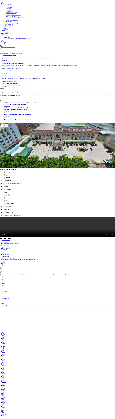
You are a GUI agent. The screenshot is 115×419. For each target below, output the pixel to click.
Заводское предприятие (7, 36)
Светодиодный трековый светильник (9, 14)
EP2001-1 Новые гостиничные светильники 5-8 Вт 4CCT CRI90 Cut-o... (15, 109)
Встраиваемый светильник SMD (11, 13)
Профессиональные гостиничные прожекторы (11, 20)
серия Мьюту (6, 29)
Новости (3, 30)
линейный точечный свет (10, 18)
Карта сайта (19, 273)
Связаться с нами (4, 40)
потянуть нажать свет (7, 26)
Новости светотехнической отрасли (9, 31)
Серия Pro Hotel (8, 10)
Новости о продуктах (7, 32)
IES (4, 43)
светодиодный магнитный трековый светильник (65, 274)
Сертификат (4, 253)
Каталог (5, 42)
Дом (2, 2)
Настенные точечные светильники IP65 (12, 23)
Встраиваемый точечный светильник (11, 12)
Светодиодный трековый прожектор (11, 16)
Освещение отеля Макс (7, 4)
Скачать (3, 41)
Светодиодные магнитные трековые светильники (13, 15)
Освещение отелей (9, 8)
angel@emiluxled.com (5, 298)
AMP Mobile (23, 273)
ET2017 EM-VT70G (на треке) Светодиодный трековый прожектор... (15, 104)
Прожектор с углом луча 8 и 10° (9, 24)
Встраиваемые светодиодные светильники (10, 5)
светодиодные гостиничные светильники (38, 274)
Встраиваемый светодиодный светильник (24, 274)
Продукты (3, 3)
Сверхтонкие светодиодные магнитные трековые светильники (15, 17)
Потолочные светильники (6, 240)
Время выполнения (7, 37)
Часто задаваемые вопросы (6, 33)
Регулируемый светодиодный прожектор (51, 274)
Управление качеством (7, 35)
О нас (3, 34)
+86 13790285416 (4, 291)
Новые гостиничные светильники (9, 25)
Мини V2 (5, 28)
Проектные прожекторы (9, 11)
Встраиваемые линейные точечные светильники (13, 19)
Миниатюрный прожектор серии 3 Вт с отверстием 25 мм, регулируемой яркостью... (17, 114)
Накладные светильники (8, 21)
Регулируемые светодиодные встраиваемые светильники (9, 274)
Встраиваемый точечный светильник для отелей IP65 (14, 9)
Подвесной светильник (9, 7)
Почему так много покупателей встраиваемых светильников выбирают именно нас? (17, 38)
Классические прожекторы (10, 6)
